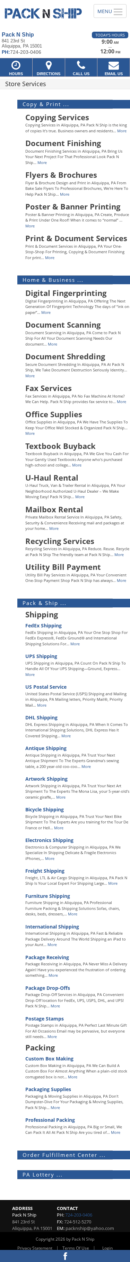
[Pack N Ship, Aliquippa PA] (43, 13)
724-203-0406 (78, 1215)
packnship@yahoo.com (90, 1228)
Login (107, 1248)
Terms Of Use (75, 1248)
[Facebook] (65, 1256)
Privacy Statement (34, 1248)
